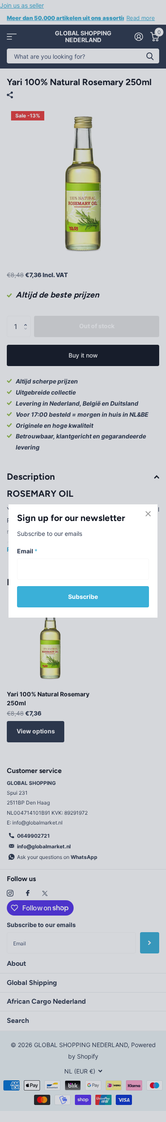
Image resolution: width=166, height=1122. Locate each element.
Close (148, 513)
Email (27, 551)
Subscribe (83, 596)
